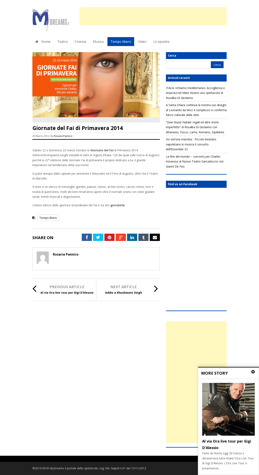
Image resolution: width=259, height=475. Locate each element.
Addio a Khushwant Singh (123, 292)
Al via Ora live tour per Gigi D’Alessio (66, 292)
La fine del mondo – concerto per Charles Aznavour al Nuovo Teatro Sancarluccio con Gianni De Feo (195, 161)
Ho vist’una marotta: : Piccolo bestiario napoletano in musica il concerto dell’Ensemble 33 (191, 144)
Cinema (80, 41)
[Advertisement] (153, 16)
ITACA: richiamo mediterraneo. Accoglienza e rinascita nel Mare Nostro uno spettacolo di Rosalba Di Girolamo (195, 93)
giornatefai (117, 205)
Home (45, 41)
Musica (98, 41)
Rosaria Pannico (63, 136)
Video (142, 41)
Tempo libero (120, 41)
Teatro (62, 41)
